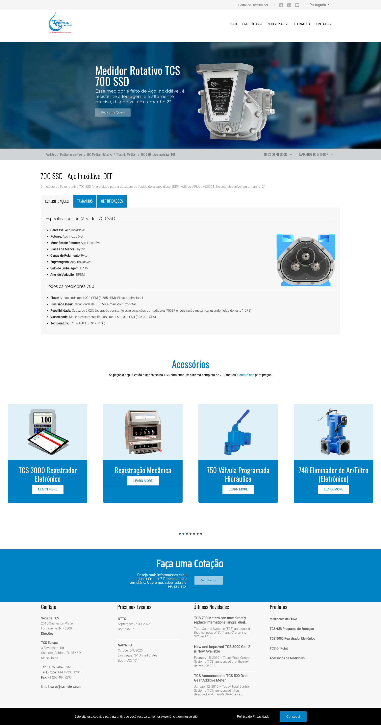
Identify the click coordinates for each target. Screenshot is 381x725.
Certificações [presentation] (112, 201)
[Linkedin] (291, 6)
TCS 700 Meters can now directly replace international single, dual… (220, 620)
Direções (47, 633)
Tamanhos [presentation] (85, 201)
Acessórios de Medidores (287, 658)
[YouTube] (298, 6)
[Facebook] (283, 6)
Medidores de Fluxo (283, 619)
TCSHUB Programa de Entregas (292, 629)
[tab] (56, 201)
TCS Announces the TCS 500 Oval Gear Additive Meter (220, 678)
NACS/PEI (125, 645)
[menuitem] (277, 154)
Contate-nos (245, 375)
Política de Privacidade (253, 716)
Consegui (293, 716)
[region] (190, 91)
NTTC (122, 619)
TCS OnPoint (279, 648)
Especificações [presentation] (57, 201)
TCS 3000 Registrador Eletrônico (292, 638)
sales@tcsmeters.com (65, 686)
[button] (47, 453)
